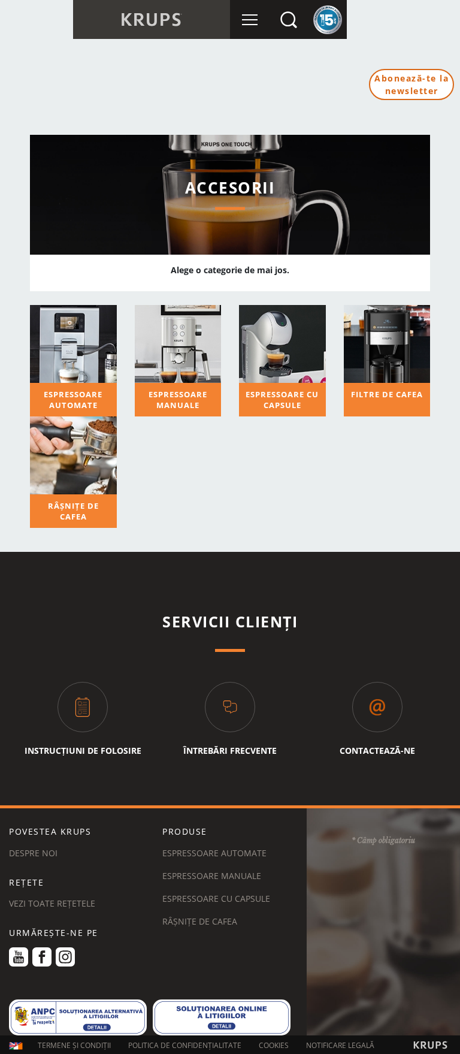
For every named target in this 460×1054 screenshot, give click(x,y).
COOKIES (274, 1045)
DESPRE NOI (33, 853)
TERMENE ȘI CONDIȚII (74, 1045)
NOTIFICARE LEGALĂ (340, 1045)
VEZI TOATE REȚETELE (52, 903)
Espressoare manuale (211, 875)
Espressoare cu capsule (216, 898)
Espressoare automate (214, 853)
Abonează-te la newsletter (411, 84)
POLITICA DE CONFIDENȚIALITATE (184, 1045)
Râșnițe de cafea (199, 921)
